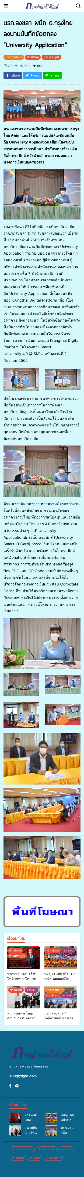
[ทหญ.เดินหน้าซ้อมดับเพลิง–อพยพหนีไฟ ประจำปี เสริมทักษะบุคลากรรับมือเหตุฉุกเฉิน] (60, 957)
